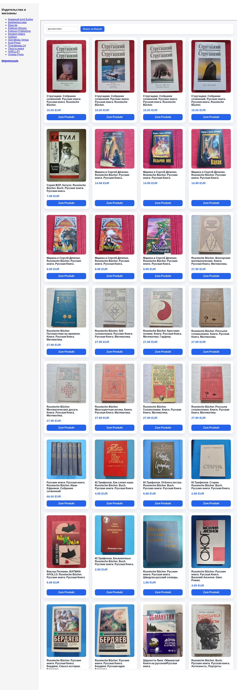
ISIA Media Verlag (18, 39)
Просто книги (16, 48)
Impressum (10, 60)
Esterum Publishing (19, 31)
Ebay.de (12, 25)
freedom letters (16, 34)
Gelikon (12, 37)
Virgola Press (16, 54)
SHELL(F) (14, 51)
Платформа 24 (17, 45)
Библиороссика (17, 22)
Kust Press (14, 42)
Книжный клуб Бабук (20, 19)
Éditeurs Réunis (17, 28)
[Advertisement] (99, 12)
